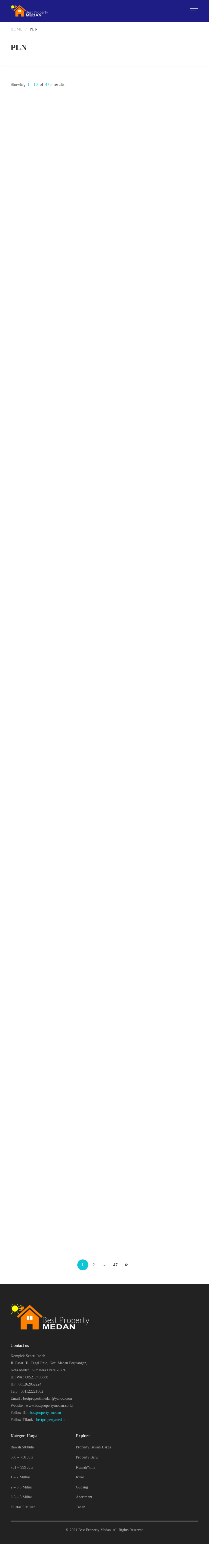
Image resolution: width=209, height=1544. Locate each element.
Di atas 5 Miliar (23, 1507)
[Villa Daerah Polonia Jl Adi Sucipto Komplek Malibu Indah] (153, 123)
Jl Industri (18, 403)
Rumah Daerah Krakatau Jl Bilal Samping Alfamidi (153, 625)
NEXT (126, 1264)
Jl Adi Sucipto (119, 168)
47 (115, 1264)
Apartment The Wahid (30, 154)
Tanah (80, 1507)
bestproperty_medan (45, 1413)
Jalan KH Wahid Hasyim (29, 162)
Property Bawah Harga (93, 1447)
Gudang (82, 1487)
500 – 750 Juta (22, 1457)
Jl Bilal (16, 633)
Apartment (84, 1497)
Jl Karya (17, 1094)
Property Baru (87, 1457)
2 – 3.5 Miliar (21, 1487)
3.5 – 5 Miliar (21, 1497)
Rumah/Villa (85, 1467)
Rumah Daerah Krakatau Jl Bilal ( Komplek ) (50, 625)
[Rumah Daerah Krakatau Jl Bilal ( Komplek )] (55, 593)
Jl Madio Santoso (122, 398)
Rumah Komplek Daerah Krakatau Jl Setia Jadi (149, 855)
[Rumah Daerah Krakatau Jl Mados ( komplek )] (153, 358)
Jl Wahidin (19, 863)
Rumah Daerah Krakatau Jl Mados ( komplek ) (149, 389)
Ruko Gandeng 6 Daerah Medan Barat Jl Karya (52, 1085)
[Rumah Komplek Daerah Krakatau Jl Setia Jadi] (153, 824)
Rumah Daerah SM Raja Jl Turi (136, 1085)
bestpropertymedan (50, 1420)
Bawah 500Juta (22, 1447)
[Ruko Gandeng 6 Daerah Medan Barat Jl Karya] (55, 1054)
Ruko (80, 1477)
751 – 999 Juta (22, 1467)
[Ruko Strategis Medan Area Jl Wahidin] (55, 824)
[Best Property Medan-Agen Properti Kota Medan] (30, 11)
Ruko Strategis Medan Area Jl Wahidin (44, 855)
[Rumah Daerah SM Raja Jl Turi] (153, 1054)
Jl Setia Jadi (118, 863)
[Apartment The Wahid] (55, 123)
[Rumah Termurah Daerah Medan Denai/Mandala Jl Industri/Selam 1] (55, 358)
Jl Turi (114, 1094)
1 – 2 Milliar (20, 1477)
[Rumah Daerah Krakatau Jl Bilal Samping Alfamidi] (153, 593)
